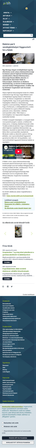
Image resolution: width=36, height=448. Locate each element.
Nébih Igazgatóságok (8, 380)
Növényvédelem (7, 350)
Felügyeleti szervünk (8, 310)
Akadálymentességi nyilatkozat (11, 318)
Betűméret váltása (33, 39)
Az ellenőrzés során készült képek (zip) (18, 208)
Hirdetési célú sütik (10, 426)
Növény (5, 369)
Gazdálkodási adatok (8, 308)
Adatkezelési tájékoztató (10, 316)
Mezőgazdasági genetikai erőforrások (13, 348)
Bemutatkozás (7, 304)
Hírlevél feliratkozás (8, 395)
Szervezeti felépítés (8, 306)
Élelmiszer (6, 365)
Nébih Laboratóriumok (9, 382)
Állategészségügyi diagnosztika (12, 331)
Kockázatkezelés (7, 346)
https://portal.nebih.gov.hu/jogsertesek (20, 196)
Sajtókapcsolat (7, 387)
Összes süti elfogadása (18, 438)
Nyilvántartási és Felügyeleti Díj (12, 352)
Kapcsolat (6, 378)
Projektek (5, 312)
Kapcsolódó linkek (8, 314)
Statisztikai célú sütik (10, 423)
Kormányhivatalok (8, 384)
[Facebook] (7, 286)
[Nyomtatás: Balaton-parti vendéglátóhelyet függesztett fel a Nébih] (3, 286)
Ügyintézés (6, 363)
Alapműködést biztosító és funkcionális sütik (16, 432)
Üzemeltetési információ (9, 320)
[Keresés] (31, 35)
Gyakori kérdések (8, 401)
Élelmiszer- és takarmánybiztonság (13, 338)
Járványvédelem (7, 342)
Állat (4, 367)
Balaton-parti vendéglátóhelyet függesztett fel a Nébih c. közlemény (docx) (17, 204)
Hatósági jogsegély (8, 391)
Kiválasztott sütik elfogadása (18, 442)
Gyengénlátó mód (27, 8)
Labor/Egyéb (6, 372)
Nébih (9, 3)
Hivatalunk (6, 301)
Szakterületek (7, 326)
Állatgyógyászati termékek (10, 333)
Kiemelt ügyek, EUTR (9, 344)
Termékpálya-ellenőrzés (9, 357)
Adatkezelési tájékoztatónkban (12, 407)
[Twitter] (11, 286)
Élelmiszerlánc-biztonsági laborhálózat (13, 340)
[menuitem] (18, 12)
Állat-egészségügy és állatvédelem (12, 329)
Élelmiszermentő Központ (10, 393)
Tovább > (7, 262)
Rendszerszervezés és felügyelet (12, 354)
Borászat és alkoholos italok (11, 335)
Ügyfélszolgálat (7, 389)
